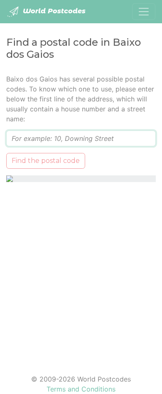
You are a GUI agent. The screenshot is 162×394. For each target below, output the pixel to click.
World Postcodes (53, 11)
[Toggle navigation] (143, 11)
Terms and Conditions (81, 389)
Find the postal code (46, 161)
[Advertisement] (81, 273)
